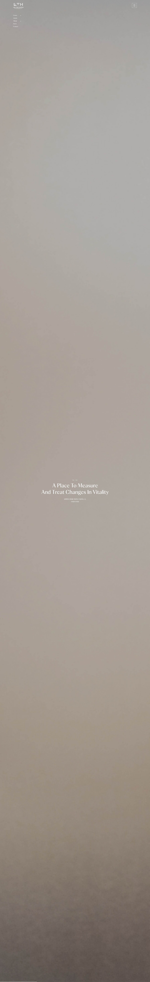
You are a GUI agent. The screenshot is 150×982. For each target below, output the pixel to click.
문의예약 (134, 6)
